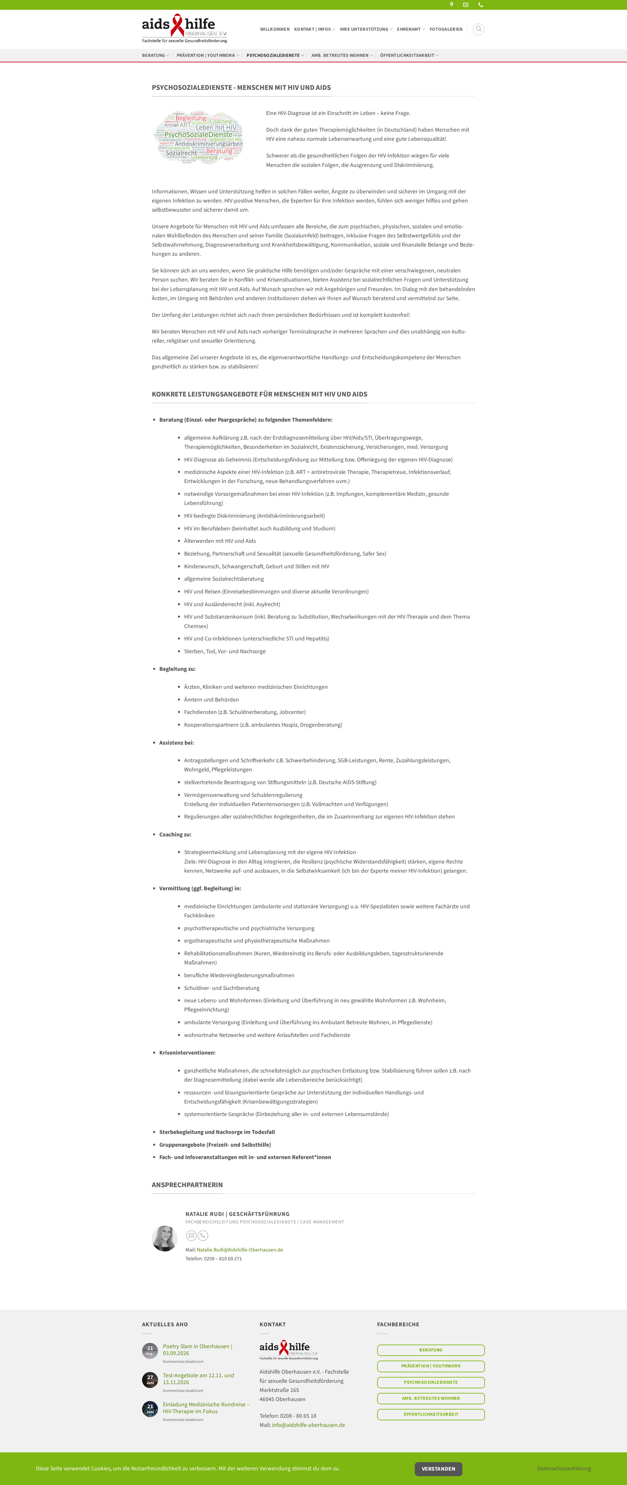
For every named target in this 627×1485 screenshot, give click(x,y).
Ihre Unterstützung (364, 29)
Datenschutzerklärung (564, 1468)
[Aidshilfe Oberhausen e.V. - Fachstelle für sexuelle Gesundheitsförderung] (184, 29)
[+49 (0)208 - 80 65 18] (481, 4)
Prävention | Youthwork (206, 55)
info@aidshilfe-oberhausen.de (308, 1425)
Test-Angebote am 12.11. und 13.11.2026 (198, 1379)
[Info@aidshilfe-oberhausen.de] (466, 4)
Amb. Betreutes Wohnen (340, 55)
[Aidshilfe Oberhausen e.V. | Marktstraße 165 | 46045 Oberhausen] (452, 4)
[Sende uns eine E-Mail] (191, 1235)
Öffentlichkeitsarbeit (407, 55)
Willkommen (275, 29)
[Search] (478, 29)
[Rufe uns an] (203, 1235)
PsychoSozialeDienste (273, 55)
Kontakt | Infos (312, 29)
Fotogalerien (446, 29)
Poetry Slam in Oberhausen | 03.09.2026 (197, 1350)
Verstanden (438, 1469)
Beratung (153, 55)
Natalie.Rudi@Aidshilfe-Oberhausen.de (240, 1250)
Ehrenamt (409, 29)
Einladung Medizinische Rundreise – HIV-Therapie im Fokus (206, 1408)
